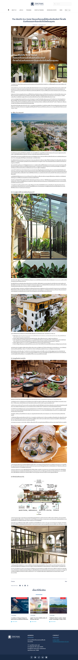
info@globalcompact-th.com (61, 642)
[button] (20, 585)
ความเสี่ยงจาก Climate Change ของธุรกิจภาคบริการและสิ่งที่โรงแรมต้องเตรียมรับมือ (19, 619)
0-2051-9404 (56, 640)
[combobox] (62, 4)
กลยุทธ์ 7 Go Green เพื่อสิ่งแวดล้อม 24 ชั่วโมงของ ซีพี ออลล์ (38, 618)
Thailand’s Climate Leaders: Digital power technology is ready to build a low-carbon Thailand (57, 619)
